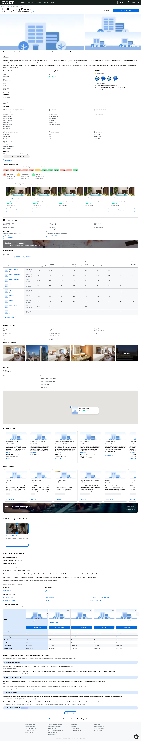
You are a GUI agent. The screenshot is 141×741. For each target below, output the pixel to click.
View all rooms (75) (9, 317)
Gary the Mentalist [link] (62, 481)
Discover (46, 2)
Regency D (11, 300)
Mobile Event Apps (52, 728)
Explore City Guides (29, 730)
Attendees (6, 254)
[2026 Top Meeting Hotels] (97, 78)
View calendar (8, 160)
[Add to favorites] (68, 611)
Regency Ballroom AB (14, 274)
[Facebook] (50, 591)
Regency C (11, 295)
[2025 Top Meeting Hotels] (109, 78)
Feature (28, 256)
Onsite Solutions (29, 732)
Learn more (17, 545)
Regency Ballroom (13, 269)
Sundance (11, 311)
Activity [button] (8, 493)
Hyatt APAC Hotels (11, 536)
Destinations (38, 2)
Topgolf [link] (8, 481)
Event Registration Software (54, 726)
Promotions (30, 2)
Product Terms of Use (99, 726)
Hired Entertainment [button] (60, 493)
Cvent (2, 6)
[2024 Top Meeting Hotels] (103, 78)
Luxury (52, 2)
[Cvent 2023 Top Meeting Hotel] (115, 78)
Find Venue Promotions (30, 728)
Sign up (133, 2)
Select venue (127, 10)
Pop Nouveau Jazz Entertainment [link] (90, 481)
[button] (42, 32)
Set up (18, 256)
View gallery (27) (134, 47)
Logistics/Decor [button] (109, 493)
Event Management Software (55, 724)
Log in (137, 2)
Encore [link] (107, 481)
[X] (46, 591)
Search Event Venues (30, 726)
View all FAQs (71, 713)
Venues (22, 2)
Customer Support (75, 728)
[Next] (134, 445)
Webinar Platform (52, 734)
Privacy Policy (97, 724)
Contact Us (73, 726)
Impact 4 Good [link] (36, 481)
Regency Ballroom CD (14, 279)
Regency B (11, 290)
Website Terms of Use (99, 728)
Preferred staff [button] (117, 493)
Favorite (107, 10)
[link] (16, 474)
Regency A (11, 285)
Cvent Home (74, 724)
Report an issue (54, 719)
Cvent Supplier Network (30, 724)
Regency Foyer (12, 305)
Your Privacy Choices (76, 730)
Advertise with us (98, 730)
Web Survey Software (53, 732)
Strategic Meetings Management (55, 730)
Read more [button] (8, 452)
